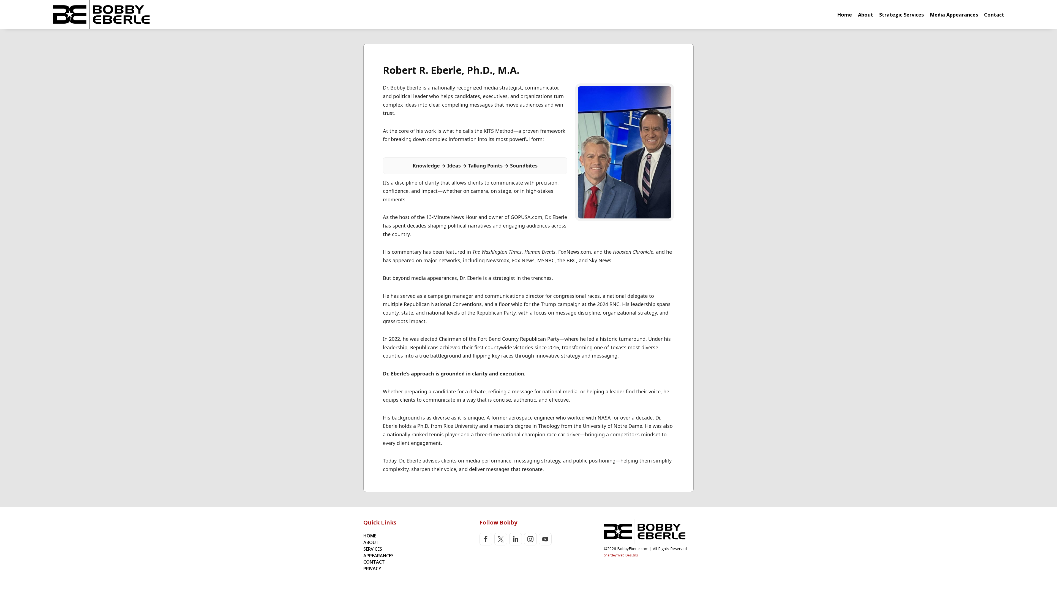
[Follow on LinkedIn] (515, 539)
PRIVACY (372, 569)
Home (844, 14)
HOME (369, 536)
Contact (994, 14)
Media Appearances (954, 14)
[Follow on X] (500, 539)
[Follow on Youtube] (545, 539)
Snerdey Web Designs (621, 555)
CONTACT (374, 562)
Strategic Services (901, 14)
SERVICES (372, 549)
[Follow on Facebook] (486, 539)
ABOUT (371, 542)
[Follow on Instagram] (530, 539)
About (865, 14)
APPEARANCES (378, 556)
